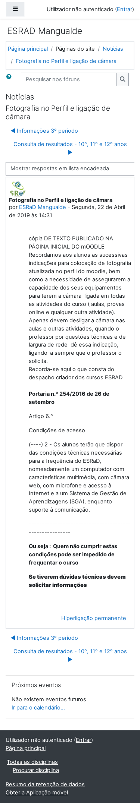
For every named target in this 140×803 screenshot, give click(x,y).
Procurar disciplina (36, 770)
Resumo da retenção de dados (45, 784)
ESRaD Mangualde (42, 207)
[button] (10, 79)
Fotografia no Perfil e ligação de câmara (66, 61)
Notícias (113, 48)
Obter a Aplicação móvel (37, 792)
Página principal (28, 48)
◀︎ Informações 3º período (44, 130)
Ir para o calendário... (38, 707)
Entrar (124, 9)
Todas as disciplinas (32, 762)
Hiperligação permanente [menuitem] (93, 618)
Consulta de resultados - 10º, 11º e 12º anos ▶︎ (70, 148)
